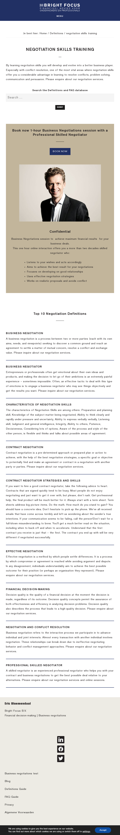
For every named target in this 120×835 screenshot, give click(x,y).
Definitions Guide (15, 789)
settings (86, 831)
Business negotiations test (21, 773)
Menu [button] (60, 16)
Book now (60, 151)
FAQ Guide (12, 797)
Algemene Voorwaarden (19, 812)
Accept (103, 830)
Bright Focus (60, 7)
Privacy (9, 805)
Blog (7, 781)
